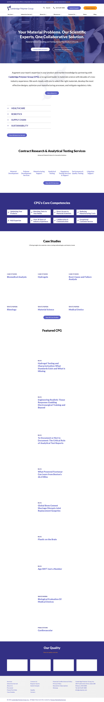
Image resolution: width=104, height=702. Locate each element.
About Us (10, 686)
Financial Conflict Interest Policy (62, 681)
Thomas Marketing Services (58, 700)
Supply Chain (18, 120)
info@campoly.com (81, 690)
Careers (32, 692)
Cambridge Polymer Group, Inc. (84, 681)
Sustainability (19, 125)
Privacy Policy (57, 683)
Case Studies (11, 692)
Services (9, 681)
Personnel (10, 688)
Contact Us (33, 681)
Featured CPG (39, 2)
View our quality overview (50, 652)
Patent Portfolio (12, 690)
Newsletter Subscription (60, 686)
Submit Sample (34, 686)
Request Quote (35, 683)
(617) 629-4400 (82, 688)
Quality (32, 690)
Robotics (16, 114)
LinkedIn (57, 2)
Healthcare (18, 108)
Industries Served (12, 683)
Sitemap (55, 688)
